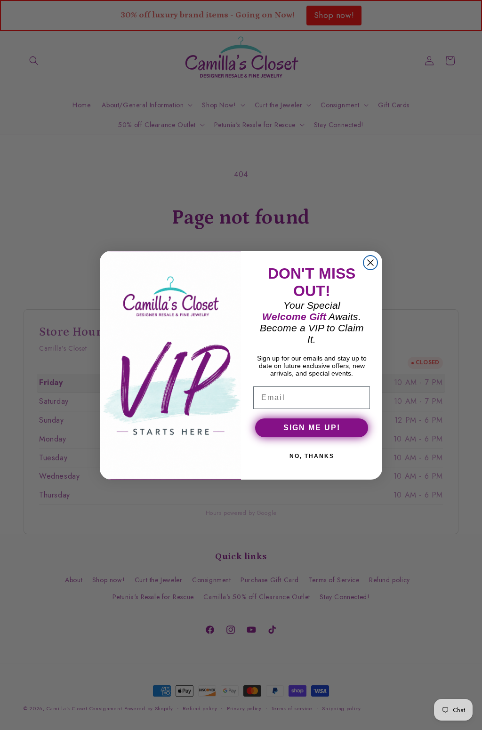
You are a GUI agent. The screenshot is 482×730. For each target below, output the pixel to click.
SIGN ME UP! (311, 428)
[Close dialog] (370, 263)
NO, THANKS (311, 456)
